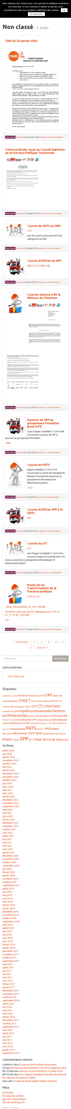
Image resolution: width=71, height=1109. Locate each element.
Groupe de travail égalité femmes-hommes (35, 1081)
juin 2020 (7, 869)
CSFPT (28, 706)
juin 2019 (7, 892)
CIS (33, 701)
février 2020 (8, 872)
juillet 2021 (8, 836)
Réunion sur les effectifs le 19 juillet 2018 (41, 1071)
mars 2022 (7, 816)
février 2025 (8, 770)
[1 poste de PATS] (15, 475)
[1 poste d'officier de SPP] (15, 267)
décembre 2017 (10, 951)
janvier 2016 (8, 1017)
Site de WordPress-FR (13, 1102)
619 (29, 548)
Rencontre (7, 733)
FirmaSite (14, 1107)
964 (29, 518)
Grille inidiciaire (59, 719)
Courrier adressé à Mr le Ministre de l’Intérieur (44, 296)
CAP (48, 695)
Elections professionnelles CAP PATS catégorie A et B (38, 1068)
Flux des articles (13, 1096)
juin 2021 (7, 839)
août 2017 (7, 964)
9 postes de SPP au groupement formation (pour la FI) (43, 423)
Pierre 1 (40, 729)
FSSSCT (6, 720)
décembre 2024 (10, 773)
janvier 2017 (8, 987)
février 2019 (8, 905)
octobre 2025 (9, 763)
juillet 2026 (8, 750)
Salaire (16, 739)
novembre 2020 (10, 859)
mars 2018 (7, 941)
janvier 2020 (8, 875)
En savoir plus (36, 14)
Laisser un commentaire (52, 137)
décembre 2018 (10, 911)
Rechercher (60, 658)
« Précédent (21, 642)
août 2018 (7, 925)
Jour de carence (55, 723)
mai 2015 (7, 1040)
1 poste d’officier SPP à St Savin (45, 511)
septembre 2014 (10, 1053)
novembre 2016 (10, 994)
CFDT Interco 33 (16, 676)
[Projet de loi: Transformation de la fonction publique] (15, 593)
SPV (31, 739)
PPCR (48, 728)
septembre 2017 (10, 961)
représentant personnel (54, 733)
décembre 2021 (10, 823)
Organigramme (17, 728)
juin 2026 (7, 753)
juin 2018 (7, 931)
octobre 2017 (9, 957)
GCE (12, 720)
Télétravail (62, 739)
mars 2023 (7, 793)
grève (5, 723)
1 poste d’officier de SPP (44, 260)
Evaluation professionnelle (52, 715)
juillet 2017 (8, 967)
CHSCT (25, 700)
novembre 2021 (10, 826)
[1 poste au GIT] (15, 547)
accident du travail (10, 696)
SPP (24, 738)
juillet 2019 (8, 888)
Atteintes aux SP (36, 695)
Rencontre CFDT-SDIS (27, 733)
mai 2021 (7, 842)
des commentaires (14, 1099)
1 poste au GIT (37, 543)
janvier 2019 (8, 908)
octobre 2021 (9, 829)
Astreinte (23, 695)
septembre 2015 (10, 1026)
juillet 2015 (8, 1033)
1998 (7, 443)
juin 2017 (7, 971)
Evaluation (32, 716)
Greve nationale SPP (25, 719)
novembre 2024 (10, 777)
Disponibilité (7, 711)
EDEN (16, 711)
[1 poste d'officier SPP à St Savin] (15, 515)
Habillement (15, 723)
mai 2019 (7, 895)
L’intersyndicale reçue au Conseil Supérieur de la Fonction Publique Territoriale (35, 151)
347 (7, 620)
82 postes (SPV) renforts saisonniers (37, 1064)
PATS (31, 728)
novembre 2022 (10, 803)
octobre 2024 (9, 780)
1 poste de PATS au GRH (44, 225)
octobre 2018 (9, 918)
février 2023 (8, 796)
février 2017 (8, 984)
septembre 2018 (10, 921)
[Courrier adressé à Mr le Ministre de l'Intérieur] (15, 303)
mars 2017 (7, 980)
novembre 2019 (10, 878)
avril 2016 (7, 1013)
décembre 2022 (10, 800)
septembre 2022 (10, 806)
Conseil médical (42, 701)
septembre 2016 (10, 1000)
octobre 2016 (9, 997)
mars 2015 (7, 1046)
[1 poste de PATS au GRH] (15, 230)
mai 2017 (7, 974)
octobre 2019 (9, 882)
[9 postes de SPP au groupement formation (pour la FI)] (15, 426)
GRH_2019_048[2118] (38, 265)
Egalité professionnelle (35, 711)
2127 (29, 230)
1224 (29, 487)
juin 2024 (7, 783)
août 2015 (7, 1030)
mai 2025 (7, 767)
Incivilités (25, 723)
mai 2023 (7, 790)
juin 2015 (7, 1036)
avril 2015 (7, 1043)
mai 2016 (7, 1010)
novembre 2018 (10, 915)
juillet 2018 (8, 928)
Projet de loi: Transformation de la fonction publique (41, 588)
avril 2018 (7, 938)
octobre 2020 (9, 862)
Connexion (8, 1092)
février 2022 (8, 819)
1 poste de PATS (38, 464)
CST (34, 706)
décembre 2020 (10, 855)
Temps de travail (44, 739)
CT (40, 706)
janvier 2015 (8, 1049)
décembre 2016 (10, 990)
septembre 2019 (10, 885)
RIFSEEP (7, 739)
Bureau (20, 137)
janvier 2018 (8, 948)
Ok (64, 10)
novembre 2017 (10, 954)
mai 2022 (7, 813)
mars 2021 (7, 849)
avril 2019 (7, 898)
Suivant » (42, 647)
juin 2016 (7, 1007)
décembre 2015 (10, 1020)
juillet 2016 (8, 1003)
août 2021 (7, 832)
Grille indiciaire (44, 720)
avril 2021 (7, 846)
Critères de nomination (13, 706)
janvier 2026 (8, 757)
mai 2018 (7, 934)
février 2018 (8, 944)
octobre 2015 (9, 1023)
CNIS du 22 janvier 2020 (21, 40)
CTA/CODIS (51, 706)
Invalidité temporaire (39, 723)
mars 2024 (7, 786)
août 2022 (7, 809)
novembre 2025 (10, 760)
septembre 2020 (10, 865)
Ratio (56, 728)
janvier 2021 (8, 852)
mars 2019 (7, 901)
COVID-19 (55, 701)
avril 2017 (7, 977)
